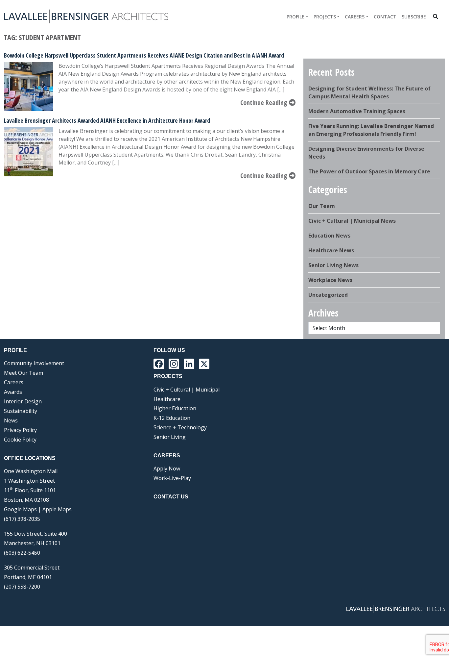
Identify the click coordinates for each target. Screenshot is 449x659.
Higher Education (175, 408)
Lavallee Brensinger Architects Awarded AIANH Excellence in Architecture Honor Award (107, 120)
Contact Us (171, 496)
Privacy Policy (20, 430)
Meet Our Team (23, 372)
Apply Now (167, 468)
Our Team (321, 206)
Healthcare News (331, 250)
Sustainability (20, 411)
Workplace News (330, 280)
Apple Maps (57, 509)
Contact (385, 16)
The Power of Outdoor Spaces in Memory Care (369, 171)
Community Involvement (34, 363)
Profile (295, 16)
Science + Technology (180, 427)
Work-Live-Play (172, 478)
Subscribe (414, 16)
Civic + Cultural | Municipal (187, 389)
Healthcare (167, 399)
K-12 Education (172, 417)
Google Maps (20, 509)
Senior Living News (333, 265)
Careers (355, 16)
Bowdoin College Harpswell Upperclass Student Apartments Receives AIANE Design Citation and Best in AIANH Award (144, 55)
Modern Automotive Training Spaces (356, 111)
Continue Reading (264, 102)
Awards (13, 391)
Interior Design (23, 401)
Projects (325, 16)
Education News (329, 235)
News (11, 420)
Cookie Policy (20, 439)
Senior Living (170, 437)
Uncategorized (328, 294)
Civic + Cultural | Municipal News (352, 220)
